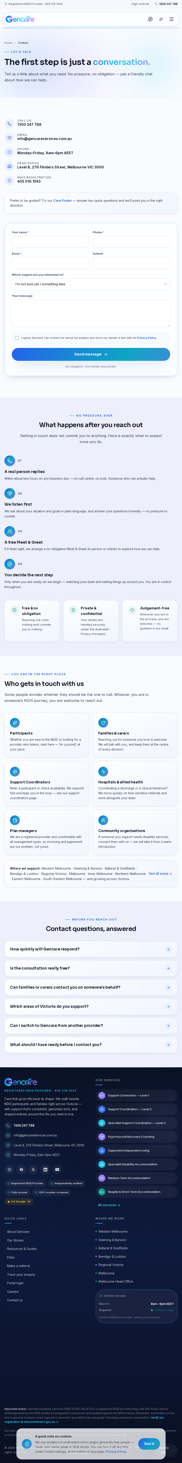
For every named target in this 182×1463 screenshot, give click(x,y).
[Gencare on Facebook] (21, 1169)
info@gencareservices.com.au (44, 138)
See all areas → (160, 873)
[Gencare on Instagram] (9, 1169)
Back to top (163, 1450)
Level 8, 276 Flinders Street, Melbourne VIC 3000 (60, 167)
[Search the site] (150, 19)
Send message (87, 354)
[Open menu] (171, 19)
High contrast (140, 4)
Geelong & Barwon (112, 1240)
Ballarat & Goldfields (113, 1248)
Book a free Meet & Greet (44, 1378)
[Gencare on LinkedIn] (45, 1169)
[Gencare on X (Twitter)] (33, 1169)
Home (8, 42)
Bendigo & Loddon (112, 1256)
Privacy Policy (146, 337)
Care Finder (62, 200)
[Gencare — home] (20, 19)
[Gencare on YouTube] (57, 1169)
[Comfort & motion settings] (160, 19)
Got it (149, 1444)
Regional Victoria (111, 1265)
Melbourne (107, 1273)
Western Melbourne (113, 1231)
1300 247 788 (168, 4)
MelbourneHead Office (116, 1281)
